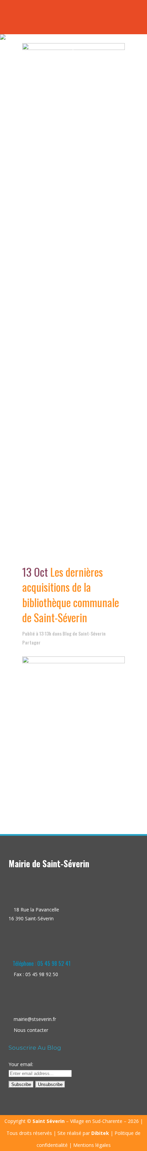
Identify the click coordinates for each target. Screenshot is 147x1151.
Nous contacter (31, 1030)
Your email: (21, 1064)
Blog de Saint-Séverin (84, 633)
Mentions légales (92, 1145)
